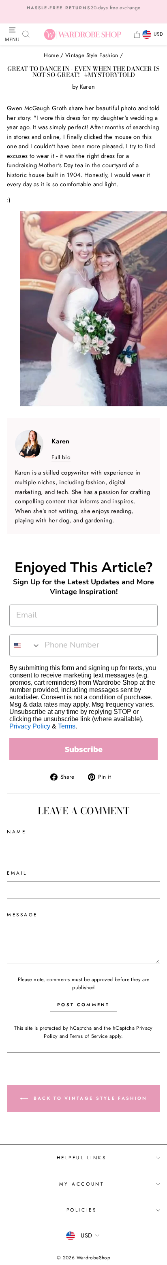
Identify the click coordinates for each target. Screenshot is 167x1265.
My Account (81, 1183)
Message (22, 914)
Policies (81, 1209)
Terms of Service (88, 1036)
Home (51, 55)
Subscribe (84, 749)
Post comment (83, 1004)
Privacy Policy (29, 726)
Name (16, 831)
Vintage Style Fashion (91, 55)
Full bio (61, 457)
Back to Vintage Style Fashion (89, 1098)
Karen (87, 86)
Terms (66, 726)
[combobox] (25, 645)
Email (17, 872)
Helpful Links (82, 1157)
